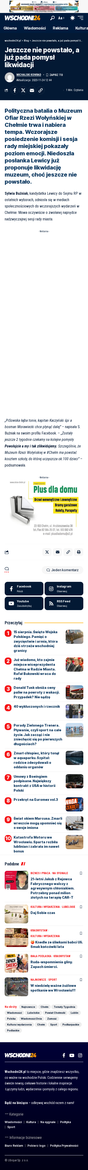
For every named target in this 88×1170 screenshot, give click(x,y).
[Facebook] (24, 588)
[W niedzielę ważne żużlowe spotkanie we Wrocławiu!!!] (16, 986)
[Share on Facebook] (15, 90)
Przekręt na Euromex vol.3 (36, 800)
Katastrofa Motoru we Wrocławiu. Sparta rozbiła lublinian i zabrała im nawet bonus (36, 844)
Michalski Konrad (28, 74)
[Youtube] (24, 603)
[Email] (32, 90)
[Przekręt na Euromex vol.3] (74, 804)
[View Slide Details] (44, 6)
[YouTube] (71, 1055)
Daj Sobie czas (43, 913)
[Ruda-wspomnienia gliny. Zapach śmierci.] (16, 963)
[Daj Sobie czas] (16, 914)
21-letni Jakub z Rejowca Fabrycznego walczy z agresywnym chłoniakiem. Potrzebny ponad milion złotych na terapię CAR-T (52, 888)
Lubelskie (68, 907)
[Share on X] (23, 90)
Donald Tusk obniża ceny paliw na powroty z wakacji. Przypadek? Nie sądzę (37, 692)
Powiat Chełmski (55, 1012)
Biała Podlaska (41, 956)
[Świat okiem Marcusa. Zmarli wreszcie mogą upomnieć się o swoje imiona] (74, 823)
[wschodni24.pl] (22, 18)
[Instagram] (64, 588)
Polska (11, 1018)
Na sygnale (60, 873)
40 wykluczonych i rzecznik (37, 706)
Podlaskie (13, 1030)
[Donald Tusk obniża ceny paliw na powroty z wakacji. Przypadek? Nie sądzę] (74, 692)
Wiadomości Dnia (31, 1018)
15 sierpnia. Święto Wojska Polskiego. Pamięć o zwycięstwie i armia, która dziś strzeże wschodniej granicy (36, 641)
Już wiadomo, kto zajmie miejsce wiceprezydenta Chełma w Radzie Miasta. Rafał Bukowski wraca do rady (35, 669)
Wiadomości (14, 1012)
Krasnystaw (39, 930)
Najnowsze (38, 979)
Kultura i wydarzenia (45, 907)
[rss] (64, 603)
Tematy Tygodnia (64, 1006)
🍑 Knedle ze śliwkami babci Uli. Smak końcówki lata (57, 944)
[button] (52, 18)
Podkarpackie (70, 1024)
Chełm (44, 1006)
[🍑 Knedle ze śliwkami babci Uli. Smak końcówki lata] (16, 937)
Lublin (74, 1012)
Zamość (52, 1018)
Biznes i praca (40, 873)
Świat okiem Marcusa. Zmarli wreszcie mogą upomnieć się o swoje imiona (38, 823)
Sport (52, 979)
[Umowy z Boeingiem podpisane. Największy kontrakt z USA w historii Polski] (74, 781)
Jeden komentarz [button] (65, 570)
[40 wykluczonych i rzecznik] (74, 711)
